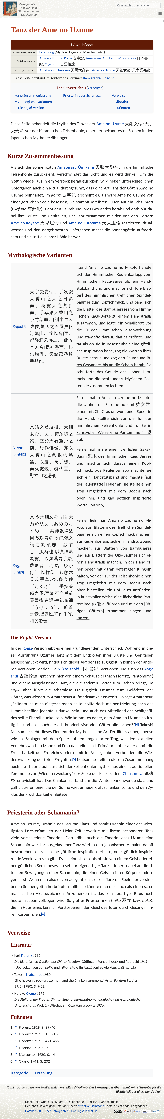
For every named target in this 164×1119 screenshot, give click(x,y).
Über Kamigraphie (56, 1111)
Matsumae (34, 975)
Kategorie (19, 1073)
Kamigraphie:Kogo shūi (100, 78)
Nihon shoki (127, 58)
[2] (24, 454)
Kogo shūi (52, 64)
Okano (31, 994)
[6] (43, 914)
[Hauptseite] (10, 8)
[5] (74, 759)
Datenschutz (33, 1111)
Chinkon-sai (133, 774)
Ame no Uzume (50, 58)
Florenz (26, 956)
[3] (22, 572)
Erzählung (46, 52)
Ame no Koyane (25, 223)
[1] (24, 326)
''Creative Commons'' (91, 1106)
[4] (137, 724)
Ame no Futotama (84, 223)
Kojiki (68, 58)
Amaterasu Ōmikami (101, 58)
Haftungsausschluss (84, 1111)
